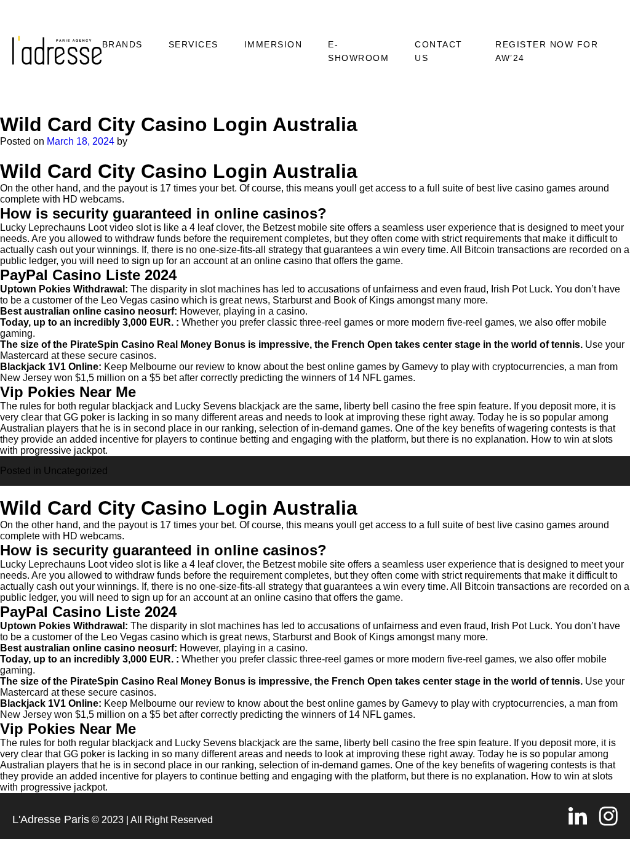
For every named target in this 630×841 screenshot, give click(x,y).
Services (193, 44)
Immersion (273, 44)
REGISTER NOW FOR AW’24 (546, 51)
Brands (122, 44)
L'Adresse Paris (50, 819)
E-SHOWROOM (358, 51)
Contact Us (439, 51)
